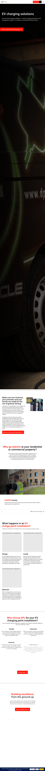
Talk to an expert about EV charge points (11, 29)
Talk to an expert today (21, 709)
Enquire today (21, 672)
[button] (40, 2)
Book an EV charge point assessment (12, 432)
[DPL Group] (4, 2)
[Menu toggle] (43, 2)
